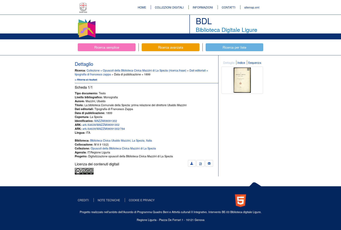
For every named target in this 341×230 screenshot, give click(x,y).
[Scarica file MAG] (200, 163)
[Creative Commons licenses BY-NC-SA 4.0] (84, 171)
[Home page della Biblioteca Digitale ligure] (86, 20)
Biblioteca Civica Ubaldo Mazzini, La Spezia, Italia (121, 140)
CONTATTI (228, 7)
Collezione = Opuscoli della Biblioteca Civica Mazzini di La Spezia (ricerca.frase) (137, 70)
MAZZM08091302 (105, 121)
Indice (241, 62)
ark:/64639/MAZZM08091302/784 (103, 129)
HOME (142, 7)
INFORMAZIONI (203, 7)
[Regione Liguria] (83, 5)
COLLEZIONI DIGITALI (169, 7)
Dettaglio (228, 62)
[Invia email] (209, 163)
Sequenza (254, 62)
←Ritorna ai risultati (86, 79)
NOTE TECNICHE (109, 200)
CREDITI (83, 200)
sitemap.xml (251, 7)
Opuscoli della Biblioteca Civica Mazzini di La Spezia (123, 148)
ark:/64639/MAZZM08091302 (100, 125)
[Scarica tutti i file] (192, 163)
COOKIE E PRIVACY (142, 200)
